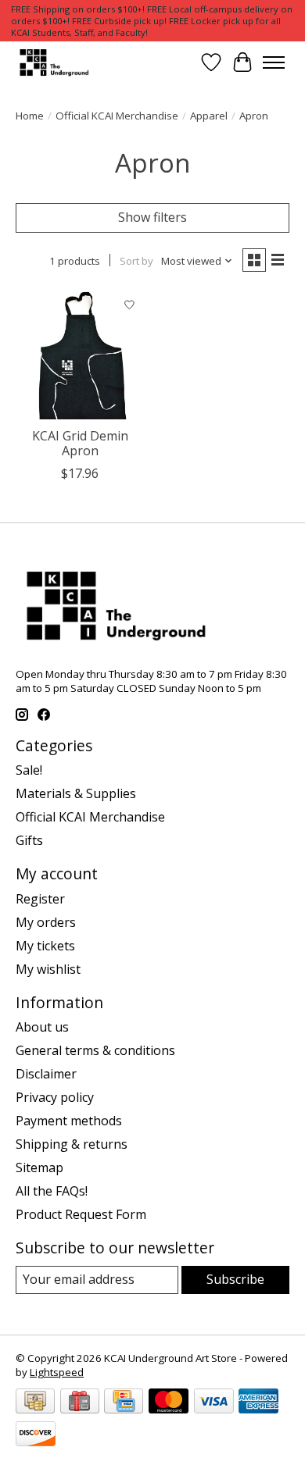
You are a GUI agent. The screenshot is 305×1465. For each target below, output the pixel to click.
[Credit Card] (123, 1402)
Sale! (29, 770)
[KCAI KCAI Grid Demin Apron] (80, 355)
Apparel (209, 116)
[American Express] (258, 1402)
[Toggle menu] (273, 62)
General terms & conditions (95, 1050)
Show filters (152, 217)
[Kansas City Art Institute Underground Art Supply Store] (52, 62)
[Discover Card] (36, 1435)
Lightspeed (57, 1372)
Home (30, 116)
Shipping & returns (71, 1144)
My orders (46, 922)
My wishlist (48, 969)
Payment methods (69, 1120)
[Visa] (214, 1402)
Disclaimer (46, 1073)
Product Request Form (81, 1214)
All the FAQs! (52, 1190)
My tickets (45, 945)
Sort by (136, 261)
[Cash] (35, 1402)
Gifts (29, 840)
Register (40, 898)
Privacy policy (55, 1097)
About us (42, 1026)
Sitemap (39, 1167)
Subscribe (235, 1279)
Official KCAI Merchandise (117, 116)
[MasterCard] (168, 1402)
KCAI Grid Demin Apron (80, 443)
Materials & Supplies (76, 793)
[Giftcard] (79, 1402)
